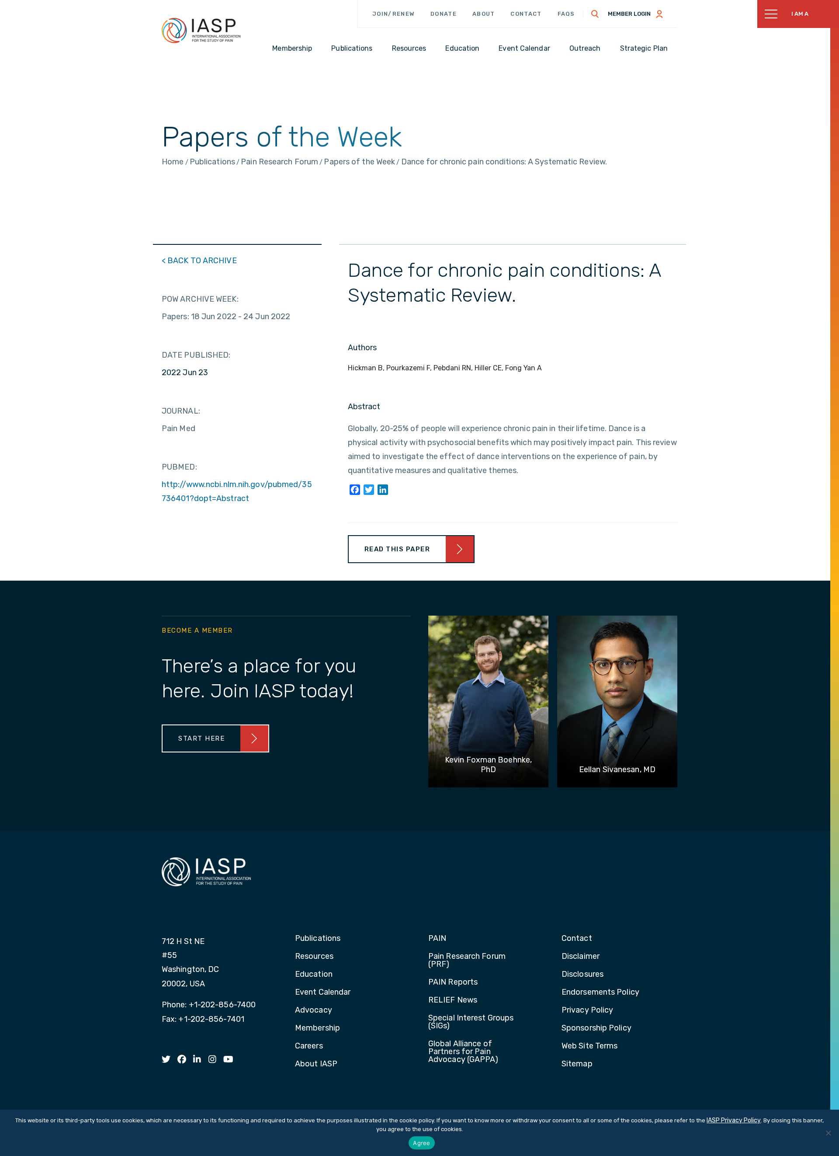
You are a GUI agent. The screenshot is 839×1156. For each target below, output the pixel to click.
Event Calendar (322, 992)
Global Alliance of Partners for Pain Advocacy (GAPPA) (463, 1052)
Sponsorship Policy (596, 1028)
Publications (317, 938)
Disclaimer (581, 956)
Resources (314, 956)
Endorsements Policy (600, 992)
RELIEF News (452, 1000)
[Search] (595, 14)
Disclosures (582, 974)
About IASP (316, 1064)
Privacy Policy (587, 1010)
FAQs (566, 13)
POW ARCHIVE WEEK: (200, 299)
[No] (828, 1132)
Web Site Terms (589, 1046)
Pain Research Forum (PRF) (467, 960)
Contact (525, 13)
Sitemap (577, 1064)
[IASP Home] (201, 30)
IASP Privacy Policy (734, 1120)
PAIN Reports (453, 982)
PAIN (437, 938)
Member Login (629, 13)
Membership (317, 1028)
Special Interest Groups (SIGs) (470, 1022)
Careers (309, 1046)
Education (314, 974)
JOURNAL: (181, 411)
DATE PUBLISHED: (196, 355)
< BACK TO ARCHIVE (199, 260)
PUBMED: (179, 467)
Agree (421, 1142)
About (483, 13)
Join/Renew (393, 13)
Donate (443, 13)
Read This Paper (397, 549)
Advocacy (313, 1010)
